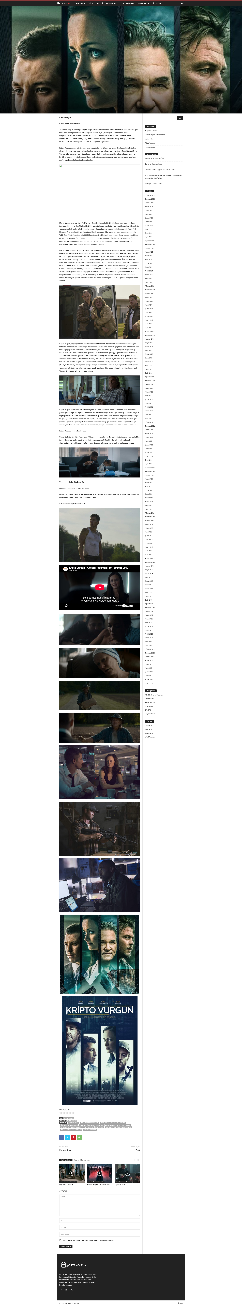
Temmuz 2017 (150, 607)
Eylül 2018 (148, 555)
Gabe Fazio (83, 1125)
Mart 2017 (148, 623)
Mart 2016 (148, 668)
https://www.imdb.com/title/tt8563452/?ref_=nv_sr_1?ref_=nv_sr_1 (109, 1125)
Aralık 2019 (149, 498)
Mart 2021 (148, 441)
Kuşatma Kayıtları (66, 1184)
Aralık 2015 (149, 679)
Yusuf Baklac (67, 103)
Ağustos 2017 (150, 604)
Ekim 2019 (148, 505)
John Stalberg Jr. (76, 1127)
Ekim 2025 (148, 233)
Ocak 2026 (149, 222)
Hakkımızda (143, 3)
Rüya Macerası (150, 143)
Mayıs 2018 (149, 570)
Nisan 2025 (149, 256)
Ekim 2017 (148, 596)
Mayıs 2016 (149, 660)
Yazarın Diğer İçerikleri (82, 1160)
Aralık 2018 (149, 543)
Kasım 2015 (149, 683)
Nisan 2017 (149, 619)
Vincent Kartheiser (90, 1129)
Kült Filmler (149, 706)
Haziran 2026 (149, 203)
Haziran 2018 (149, 566)
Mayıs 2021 (149, 433)
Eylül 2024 (148, 282)
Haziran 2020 (149, 475)
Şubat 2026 (149, 218)
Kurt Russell (99, 1127)
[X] (67, 1137)
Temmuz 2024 (150, 290)
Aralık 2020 (149, 452)
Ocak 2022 (149, 403)
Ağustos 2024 (150, 286)
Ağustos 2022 (150, 377)
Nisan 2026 (149, 210)
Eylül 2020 (148, 464)
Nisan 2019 (149, 528)
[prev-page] (135, 1160)
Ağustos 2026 (150, 195)
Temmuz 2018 (150, 562)
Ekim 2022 (148, 369)
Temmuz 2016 (150, 653)
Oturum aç (148, 726)
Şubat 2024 (149, 309)
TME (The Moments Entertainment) (71, 1129)
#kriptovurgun (73, 1123)
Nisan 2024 (149, 301)
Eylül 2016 (148, 645)
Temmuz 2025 (150, 244)
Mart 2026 (148, 214)
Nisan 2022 (149, 392)
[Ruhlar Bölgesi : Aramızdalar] (99, 1173)
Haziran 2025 (149, 248)
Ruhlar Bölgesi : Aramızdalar (98, 1184)
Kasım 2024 (149, 275)
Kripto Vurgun (68, 1118)
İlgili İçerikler (65, 1160)
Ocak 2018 (149, 585)
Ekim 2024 (148, 278)
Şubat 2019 (149, 536)
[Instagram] (67, 1290)
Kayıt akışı (148, 729)
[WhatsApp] (79, 1137)
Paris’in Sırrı (65, 1150)
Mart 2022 (148, 396)
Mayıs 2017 (149, 615)
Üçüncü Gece (120, 1184)
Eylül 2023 (148, 328)
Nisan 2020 (149, 483)
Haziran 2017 (149, 611)
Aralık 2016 (149, 634)
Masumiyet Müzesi (151, 158)
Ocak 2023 (149, 358)
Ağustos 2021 (150, 422)
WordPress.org (150, 737)
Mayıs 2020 (149, 479)
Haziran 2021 (149, 430)
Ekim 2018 (148, 551)
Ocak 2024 (149, 312)
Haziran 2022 (149, 384)
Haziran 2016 (149, 657)
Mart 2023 (148, 350)
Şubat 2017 (149, 626)
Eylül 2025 (148, 237)
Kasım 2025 (149, 229)
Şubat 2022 (149, 399)
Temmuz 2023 (150, 335)
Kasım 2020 (149, 456)
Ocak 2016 (149, 676)
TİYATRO (148, 710)
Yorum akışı (149, 733)
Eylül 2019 (148, 509)
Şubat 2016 (149, 672)
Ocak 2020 (149, 494)
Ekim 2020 (148, 460)
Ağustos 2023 (150, 331)
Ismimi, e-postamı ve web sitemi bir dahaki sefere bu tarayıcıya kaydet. (88, 1240)
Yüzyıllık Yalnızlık (151, 175)
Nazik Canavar (150, 147)
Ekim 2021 (148, 415)
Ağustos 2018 (150, 558)
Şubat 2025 (149, 263)
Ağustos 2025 (150, 241)
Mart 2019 (148, 532)
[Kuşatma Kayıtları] (72, 1173)
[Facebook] (61, 1137)
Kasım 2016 (149, 638)
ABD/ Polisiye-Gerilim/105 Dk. (89, 1123)
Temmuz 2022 (150, 381)
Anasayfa (80, 3)
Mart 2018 (148, 577)
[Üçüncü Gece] (127, 1173)
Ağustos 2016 (150, 649)
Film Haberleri (150, 702)
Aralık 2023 (149, 316)
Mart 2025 (148, 259)
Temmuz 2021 (150, 426)
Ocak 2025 (149, 267)
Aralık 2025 (149, 225)
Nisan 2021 (149, 437)
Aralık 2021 (149, 407)
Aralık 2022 (149, 362)
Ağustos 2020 (150, 468)
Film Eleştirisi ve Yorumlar (102, 3)
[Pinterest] (73, 1137)
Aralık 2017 (149, 589)
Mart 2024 (148, 305)
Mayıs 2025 (149, 252)
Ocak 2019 (149, 539)
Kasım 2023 (149, 320)
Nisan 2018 (149, 573)
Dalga (147, 164)
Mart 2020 (148, 486)
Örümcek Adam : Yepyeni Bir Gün (156, 170)
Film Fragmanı (127, 3)
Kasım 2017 (149, 592)
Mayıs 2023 (149, 343)
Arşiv (146, 184)
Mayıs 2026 (149, 207)
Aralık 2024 (149, 271)
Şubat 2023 (149, 354)
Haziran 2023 (149, 339)
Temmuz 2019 (150, 517)
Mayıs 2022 (149, 388)
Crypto (122, 1123)
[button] (181, 3)
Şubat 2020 (149, 490)
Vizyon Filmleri (150, 714)
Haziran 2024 (149, 294)
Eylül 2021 (148, 418)
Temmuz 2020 (150, 471)
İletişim (157, 3)
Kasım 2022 (149, 365)
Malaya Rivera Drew (124, 1127)
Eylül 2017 (148, 600)
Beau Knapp (114, 1123)
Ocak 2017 (149, 630)
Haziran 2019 (149, 520)
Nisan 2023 (149, 346)
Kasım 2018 (149, 547)
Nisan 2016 (149, 664)
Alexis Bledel (105, 1123)
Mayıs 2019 (149, 524)
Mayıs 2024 (149, 297)
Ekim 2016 (148, 642)
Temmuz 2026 (150, 199)
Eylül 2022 (148, 373)
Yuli (138, 1150)
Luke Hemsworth (111, 1127)
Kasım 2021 (149, 411)
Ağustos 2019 (150, 513)
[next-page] (139, 1160)
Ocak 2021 (149, 449)
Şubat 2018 (149, 581)
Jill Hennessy (65, 1127)
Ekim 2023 (148, 324)
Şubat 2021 (149, 445)
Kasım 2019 (149, 502)
